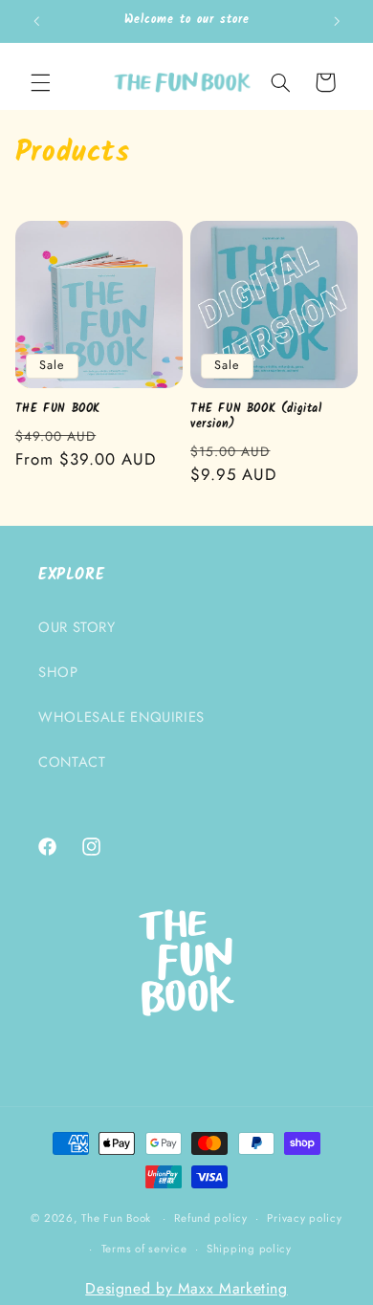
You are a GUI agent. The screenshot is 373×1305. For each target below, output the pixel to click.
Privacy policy (304, 1218)
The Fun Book (116, 1218)
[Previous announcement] (36, 21)
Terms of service (144, 1248)
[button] (40, 82)
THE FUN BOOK (57, 409)
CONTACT (71, 761)
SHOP (58, 672)
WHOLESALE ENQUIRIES (121, 717)
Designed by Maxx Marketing (186, 1288)
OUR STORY (77, 627)
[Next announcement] (337, 21)
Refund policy (211, 1218)
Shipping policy (249, 1248)
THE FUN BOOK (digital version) (256, 416)
